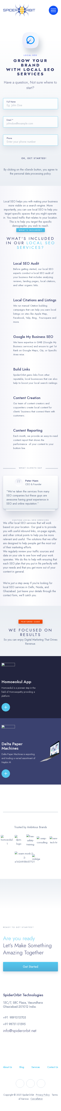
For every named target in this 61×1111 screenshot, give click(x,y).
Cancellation (36, 1099)
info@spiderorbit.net (19, 1031)
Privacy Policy (43, 1094)
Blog (21, 1067)
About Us (7, 1067)
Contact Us (52, 1067)
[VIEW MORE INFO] (11, 707)
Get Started (30, 966)
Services (36, 1067)
